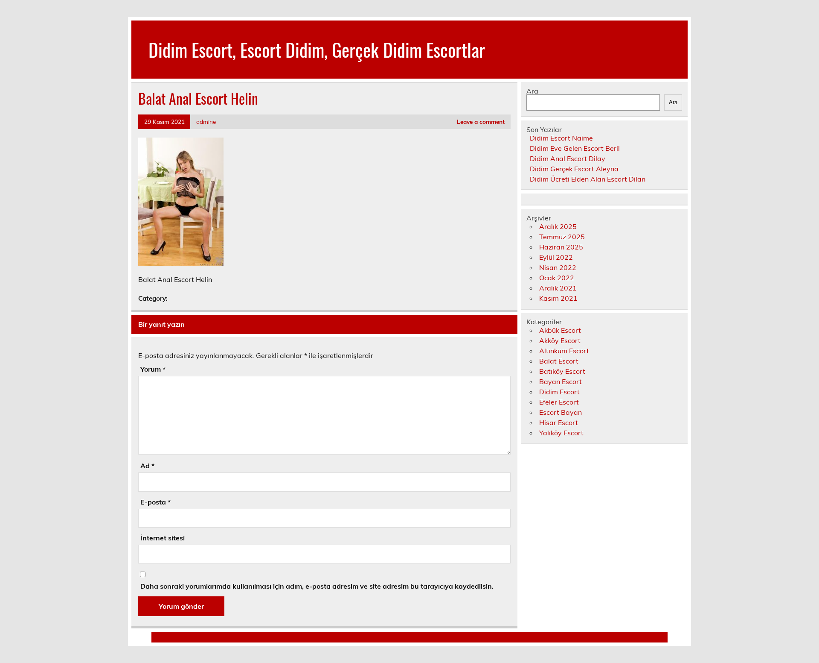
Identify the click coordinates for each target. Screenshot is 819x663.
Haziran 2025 (561, 247)
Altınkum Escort (564, 350)
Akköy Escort (560, 340)
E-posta (155, 502)
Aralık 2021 (558, 288)
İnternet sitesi (162, 537)
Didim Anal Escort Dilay (567, 158)
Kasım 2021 (558, 298)
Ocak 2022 (556, 277)
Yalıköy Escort (561, 432)
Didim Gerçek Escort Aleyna (574, 168)
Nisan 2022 (557, 267)
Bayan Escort (560, 381)
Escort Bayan (560, 412)
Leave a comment (481, 121)
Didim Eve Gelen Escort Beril (575, 148)
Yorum (153, 369)
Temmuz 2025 (562, 236)
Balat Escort (558, 361)
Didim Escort (559, 391)
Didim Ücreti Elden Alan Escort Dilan (587, 179)
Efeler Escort (559, 402)
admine (206, 121)
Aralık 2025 (558, 226)
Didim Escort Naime (561, 138)
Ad (147, 465)
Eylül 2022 (556, 257)
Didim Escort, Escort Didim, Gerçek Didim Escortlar (316, 49)
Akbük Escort (560, 330)
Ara (532, 91)
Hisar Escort (558, 422)
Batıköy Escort (562, 371)
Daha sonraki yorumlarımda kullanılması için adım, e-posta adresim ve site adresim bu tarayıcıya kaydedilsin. (317, 586)
